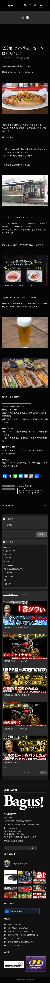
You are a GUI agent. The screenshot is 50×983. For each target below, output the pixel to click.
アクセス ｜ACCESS (14, 938)
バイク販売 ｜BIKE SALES (17, 928)
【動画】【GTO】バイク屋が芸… (16, 695)
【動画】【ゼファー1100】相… (16, 661)
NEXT (45, 505)
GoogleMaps (12, 828)
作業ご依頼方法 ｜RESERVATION (20, 942)
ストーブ (39, 491)
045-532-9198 (14, 824)
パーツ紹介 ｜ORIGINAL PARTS (19, 931)
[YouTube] (35, 5)
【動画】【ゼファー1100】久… (16, 729)
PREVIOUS (7, 505)
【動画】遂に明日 (10, 762)
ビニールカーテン (24, 493)
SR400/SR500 (9, 576)
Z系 (5, 580)
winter (28, 489)
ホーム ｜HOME (13, 924)
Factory (6, 547)
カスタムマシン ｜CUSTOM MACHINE (22, 935)
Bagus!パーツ (9, 551)
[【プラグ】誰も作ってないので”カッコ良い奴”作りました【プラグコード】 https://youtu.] (39, 891)
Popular (25, 594)
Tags (39, 594)
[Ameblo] (25, 5)
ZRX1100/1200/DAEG (12, 569)
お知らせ (7, 584)
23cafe (21, 489)
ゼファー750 (8, 562)
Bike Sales (7, 554)
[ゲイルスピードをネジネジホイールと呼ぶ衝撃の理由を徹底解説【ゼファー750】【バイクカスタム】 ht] (10, 891)
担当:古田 (24, 58)
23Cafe (16, 58)
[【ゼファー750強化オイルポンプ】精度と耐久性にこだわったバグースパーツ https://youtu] (25, 891)
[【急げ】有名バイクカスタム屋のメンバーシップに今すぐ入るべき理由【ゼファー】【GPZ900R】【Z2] (39, 877)
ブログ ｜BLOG (13, 945)
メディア (7, 558)
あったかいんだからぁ (26, 491)
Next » (43, 772)
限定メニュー (38, 493)
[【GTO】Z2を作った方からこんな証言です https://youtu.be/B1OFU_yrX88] (25, 877)
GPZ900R (7, 573)
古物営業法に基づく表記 (13, 841)
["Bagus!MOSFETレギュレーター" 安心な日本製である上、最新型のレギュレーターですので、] (10, 877)
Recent (10, 594)
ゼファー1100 (9, 565)
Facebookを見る (16, 911)
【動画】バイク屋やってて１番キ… (18, 627)
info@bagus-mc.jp (14, 831)
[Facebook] (30, 5)
